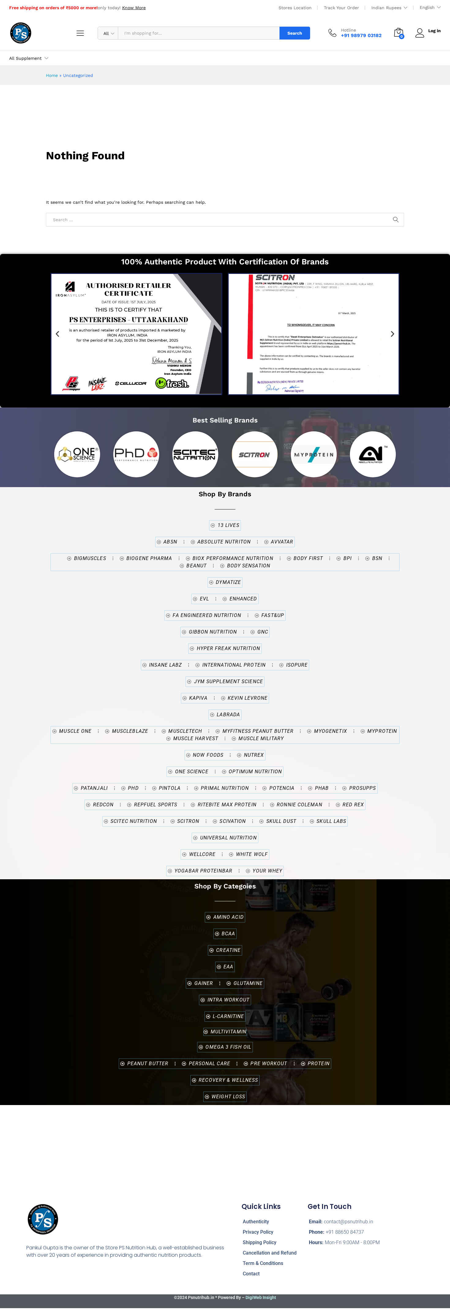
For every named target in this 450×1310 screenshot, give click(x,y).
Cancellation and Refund (270, 1253)
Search (294, 33)
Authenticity (256, 1222)
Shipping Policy (259, 1242)
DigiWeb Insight (261, 1297)
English (427, 7)
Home (52, 75)
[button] (57, 334)
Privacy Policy (258, 1232)
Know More (134, 7)
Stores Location (295, 7)
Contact (251, 1274)
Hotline (348, 30)
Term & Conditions (263, 1263)
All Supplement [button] (25, 58)
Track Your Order (341, 7)
